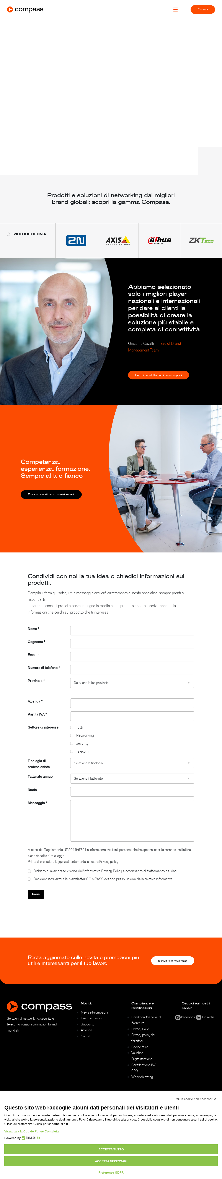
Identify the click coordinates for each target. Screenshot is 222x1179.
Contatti (203, 9)
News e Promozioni (94, 1012)
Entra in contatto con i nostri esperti (158, 375)
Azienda (86, 1030)
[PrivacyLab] (30, 1138)
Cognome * (36, 641)
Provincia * (36, 680)
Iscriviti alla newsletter (172, 960)
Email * (33, 654)
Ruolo (32, 789)
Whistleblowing (142, 1076)
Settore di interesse (43, 727)
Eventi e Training (92, 1018)
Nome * (33, 628)
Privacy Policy (140, 1029)
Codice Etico (139, 1047)
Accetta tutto (111, 1149)
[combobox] (132, 683)
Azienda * (35, 701)
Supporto (87, 1024)
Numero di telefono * (44, 667)
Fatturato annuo (40, 776)
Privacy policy (108, 861)
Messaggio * (37, 802)
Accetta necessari (111, 1161)
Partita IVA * (37, 714)
